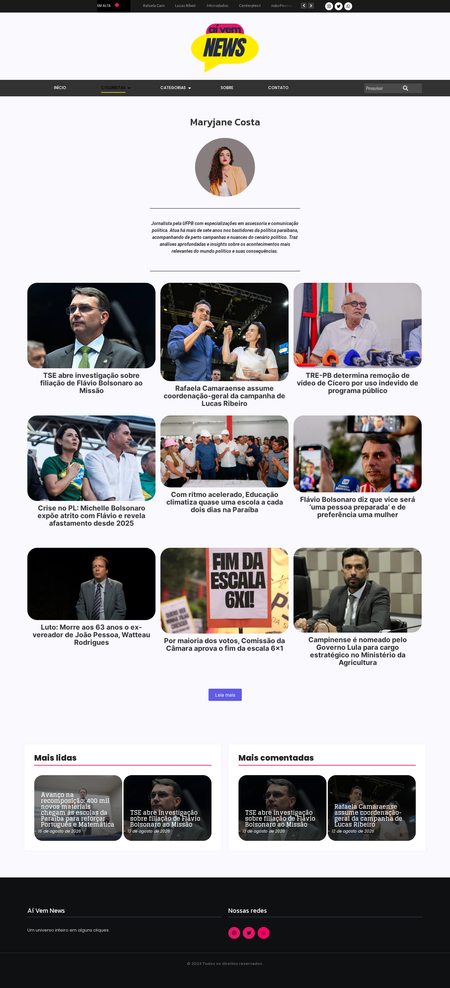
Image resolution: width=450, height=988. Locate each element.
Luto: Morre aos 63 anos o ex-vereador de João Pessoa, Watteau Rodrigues (91, 634)
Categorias (173, 87)
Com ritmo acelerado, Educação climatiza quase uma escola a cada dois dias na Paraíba (224, 502)
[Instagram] (329, 6)
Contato (278, 87)
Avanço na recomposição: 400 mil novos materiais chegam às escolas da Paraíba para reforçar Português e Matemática (77, 809)
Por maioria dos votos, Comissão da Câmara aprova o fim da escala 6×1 (224, 644)
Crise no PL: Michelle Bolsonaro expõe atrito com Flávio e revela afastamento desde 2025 (91, 515)
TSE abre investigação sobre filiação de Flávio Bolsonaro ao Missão (91, 383)
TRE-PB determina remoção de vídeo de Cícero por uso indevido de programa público (357, 383)
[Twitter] (339, 6)
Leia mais (225, 695)
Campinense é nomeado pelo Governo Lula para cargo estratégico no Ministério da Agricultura (357, 651)
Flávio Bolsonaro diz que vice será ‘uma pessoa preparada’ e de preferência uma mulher (357, 507)
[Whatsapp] (348, 6)
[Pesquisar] (405, 88)
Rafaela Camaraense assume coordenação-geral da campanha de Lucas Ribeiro (224, 395)
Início (60, 87)
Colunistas (113, 87)
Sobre (227, 87)
